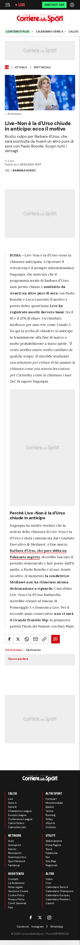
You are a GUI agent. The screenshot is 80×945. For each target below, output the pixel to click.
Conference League (20, 819)
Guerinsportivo (17, 857)
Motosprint (14, 853)
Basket (50, 807)
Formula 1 (51, 799)
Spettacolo (42, 67)
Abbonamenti (54, 841)
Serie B (12, 807)
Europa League (17, 815)
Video (49, 879)
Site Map (51, 861)
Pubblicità (51, 853)
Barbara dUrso (24, 170)
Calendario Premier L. (58, 899)
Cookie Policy (16, 895)
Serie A (12, 803)
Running (51, 815)
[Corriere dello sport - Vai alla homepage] (40, 18)
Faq (10, 907)
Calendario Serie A (49, 31)
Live (21, 5)
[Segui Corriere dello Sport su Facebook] (30, 917)
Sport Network (16, 861)
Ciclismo (51, 827)
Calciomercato (17, 827)
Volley (49, 819)
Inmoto (12, 849)
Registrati (51, 865)
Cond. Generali (17, 903)
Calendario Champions (59, 891)
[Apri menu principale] (7, 5)
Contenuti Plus (17, 31)
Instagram (37, 926)
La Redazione (16, 883)
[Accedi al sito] (72, 5)
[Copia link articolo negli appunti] (44, 639)
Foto (48, 883)
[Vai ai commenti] (55, 639)
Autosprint (14, 845)
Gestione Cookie (18, 891)
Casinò (50, 903)
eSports (50, 823)
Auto (11, 841)
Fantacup (14, 865)
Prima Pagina (53, 845)
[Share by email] (35, 639)
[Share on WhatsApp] (27, 639)
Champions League (20, 811)
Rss (48, 857)
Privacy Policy (16, 899)
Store (49, 849)
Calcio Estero (16, 823)
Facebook (23, 926)
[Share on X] (18, 639)
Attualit (21, 67)
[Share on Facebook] (9, 639)
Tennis (49, 811)
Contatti (13, 879)
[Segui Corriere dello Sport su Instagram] (49, 917)
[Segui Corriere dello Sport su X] (40, 917)
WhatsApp (56, 926)
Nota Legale (15, 887)
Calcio (74, 31)
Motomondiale (54, 803)
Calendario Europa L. (58, 895)
